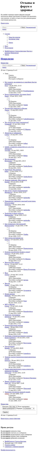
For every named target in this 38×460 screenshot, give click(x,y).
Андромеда (27, 290)
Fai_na (7, 264)
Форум (10, 5)
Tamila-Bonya (27, 166)
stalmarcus (8, 317)
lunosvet (7, 254)
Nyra (6, 85)
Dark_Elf (7, 383)
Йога (6, 273)
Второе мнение (10, 294)
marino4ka (26, 187)
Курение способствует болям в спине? (17, 252)
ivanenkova (26, 353)
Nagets (7, 285)
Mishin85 (8, 296)
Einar (25, 301)
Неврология (7, 58)
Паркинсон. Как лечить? (13, 169)
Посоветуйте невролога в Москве (16, 108)
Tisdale (25, 105)
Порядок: (19, 408)
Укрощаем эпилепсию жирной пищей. (17, 392)
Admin (7, 394)
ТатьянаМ (8, 124)
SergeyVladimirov (10, 338)
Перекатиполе (28, 248)
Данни (7, 110)
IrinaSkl (7, 182)
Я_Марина (26, 129)
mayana (25, 280)
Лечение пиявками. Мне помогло (16, 180)
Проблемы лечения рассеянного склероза (18, 336)
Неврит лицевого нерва (12, 381)
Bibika (25, 155)
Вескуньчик (27, 343)
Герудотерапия (9, 346)
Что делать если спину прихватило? (17, 122)
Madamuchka (9, 215)
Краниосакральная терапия (14, 325)
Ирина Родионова (29, 269)
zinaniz (7, 327)
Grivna (7, 306)
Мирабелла (8, 192)
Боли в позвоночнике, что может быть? (18, 94)
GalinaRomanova (28, 119)
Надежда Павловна (29, 378)
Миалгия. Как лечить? (12, 262)
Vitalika (25, 234)
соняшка (26, 322)
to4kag (25, 143)
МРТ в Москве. (10, 304)
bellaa (6, 171)
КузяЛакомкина (28, 91)
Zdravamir (8, 373)
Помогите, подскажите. (12, 315)
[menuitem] (14, 37)
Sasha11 (7, 240)
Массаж (7, 283)
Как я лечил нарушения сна (14, 238)
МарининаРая (9, 225)
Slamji (7, 96)
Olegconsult (27, 388)
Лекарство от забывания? (13, 133)
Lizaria (7, 134)
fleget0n (7, 348)
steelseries (8, 204)
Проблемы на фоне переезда (14, 213)
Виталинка (8, 161)
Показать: (5, 406)
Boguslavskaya (28, 311)
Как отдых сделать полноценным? (16, 190)
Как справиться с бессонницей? (15, 224)
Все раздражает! (10, 159)
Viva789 (7, 150)
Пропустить (5, 23)
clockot (7, 275)
